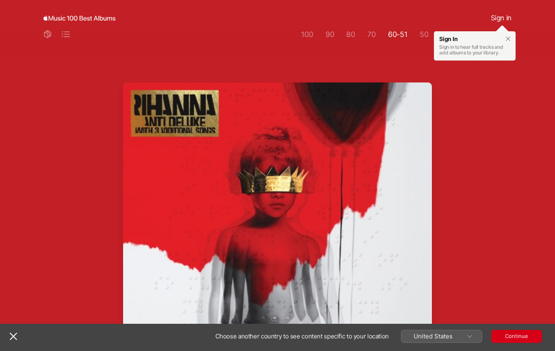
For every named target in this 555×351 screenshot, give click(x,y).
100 (307, 34)
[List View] (65, 35)
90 (329, 34)
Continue (516, 336)
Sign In (501, 18)
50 (424, 34)
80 (350, 34)
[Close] (13, 336)
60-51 (398, 34)
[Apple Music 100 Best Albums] (79, 18)
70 (371, 34)
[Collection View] (47, 35)
